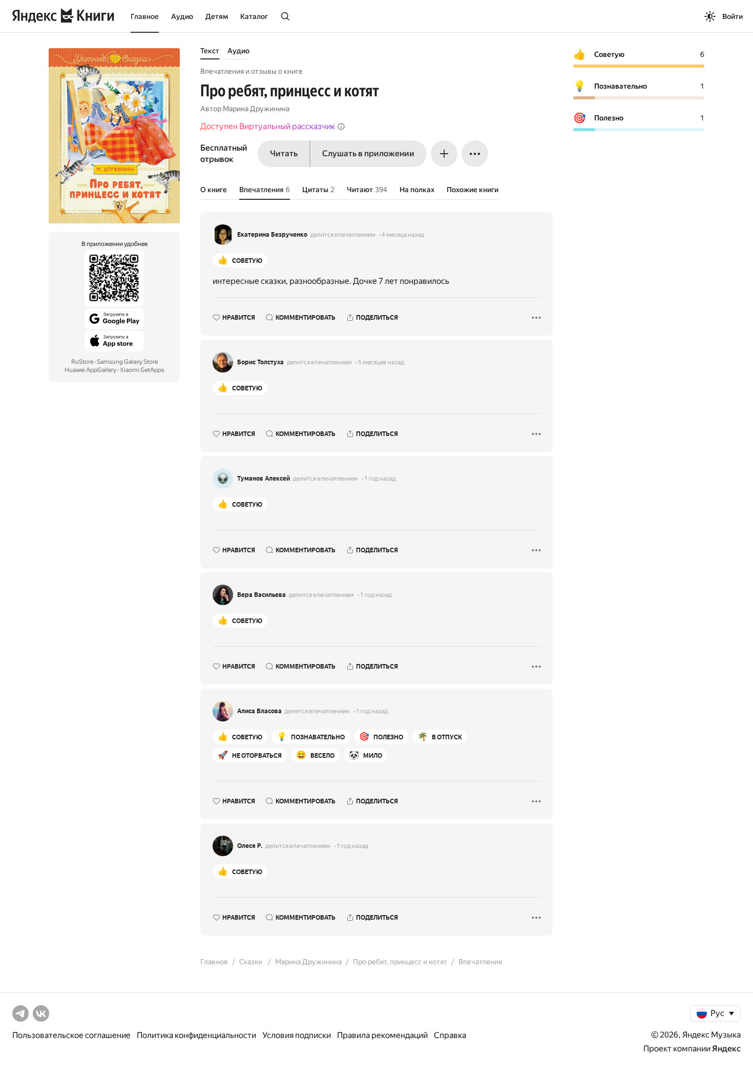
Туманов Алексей (263, 478)
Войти (732, 16)
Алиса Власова (259, 711)
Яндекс (726, 1048)
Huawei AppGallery (90, 370)
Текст (209, 51)
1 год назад (380, 478)
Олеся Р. (249, 845)
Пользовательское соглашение (71, 1035)
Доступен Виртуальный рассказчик (267, 126)
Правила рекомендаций (382, 1035)
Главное (145, 16)
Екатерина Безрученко (272, 234)
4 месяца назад (403, 234)
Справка (450, 1035)
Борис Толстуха (260, 362)
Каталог (254, 16)
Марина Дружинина (256, 109)
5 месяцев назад (381, 362)
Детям (216, 16)
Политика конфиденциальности (196, 1035)
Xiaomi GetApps (142, 370)
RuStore (82, 361)
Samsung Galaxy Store (127, 361)
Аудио (182, 16)
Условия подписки (296, 1035)
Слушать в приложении (368, 153)
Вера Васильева (261, 594)
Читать (284, 153)
